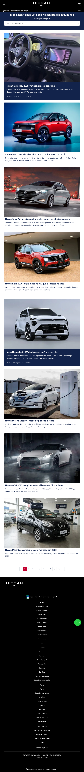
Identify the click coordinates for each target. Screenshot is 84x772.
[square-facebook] (36, 591)
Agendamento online (42, 676)
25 (59, 569)
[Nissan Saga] (41, 4)
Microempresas (42, 639)
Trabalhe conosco (42, 734)
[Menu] (4, 4)
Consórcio (42, 697)
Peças (42, 685)
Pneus (42, 689)
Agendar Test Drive (42, 717)
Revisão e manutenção (42, 680)
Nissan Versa (42, 615)
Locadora (42, 648)
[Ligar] (79, 4)
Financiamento (42, 701)
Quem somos (42, 726)
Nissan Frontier (42, 623)
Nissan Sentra (42, 619)
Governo (42, 668)
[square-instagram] (42, 591)
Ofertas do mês (42, 631)
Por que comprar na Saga (42, 730)
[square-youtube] (47, 591)
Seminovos (42, 627)
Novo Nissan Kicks (42, 606)
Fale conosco (42, 713)
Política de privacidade (42, 738)
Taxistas (42, 656)
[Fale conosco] (77, 622)
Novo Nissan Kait (42, 611)
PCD (42, 644)
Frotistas (42, 652)
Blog (42, 742)
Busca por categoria (42, 19)
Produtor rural (42, 660)
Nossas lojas (41, 747)
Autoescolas (42, 664)
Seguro (42, 705)
